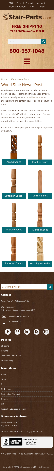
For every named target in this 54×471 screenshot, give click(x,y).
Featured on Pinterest (10, 394)
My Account (6, 389)
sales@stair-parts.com (19, 316)
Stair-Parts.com (8, 307)
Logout (41, 6)
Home (3, 374)
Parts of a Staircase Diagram (13, 409)
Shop (3, 379)
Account (41, 3)
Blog (19, 3)
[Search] (43, 41)
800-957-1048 (14, 321)
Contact (29, 3)
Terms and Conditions (11, 355)
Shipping (5, 346)
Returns (4, 350)
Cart (32, 6)
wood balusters (34, 97)
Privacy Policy (7, 360)
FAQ (11, 3)
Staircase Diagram (17, 6)
